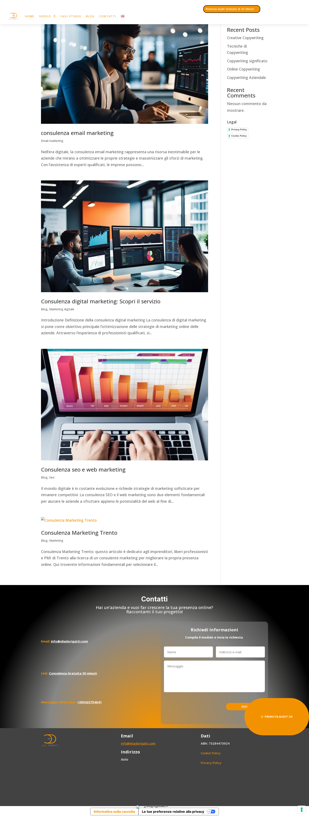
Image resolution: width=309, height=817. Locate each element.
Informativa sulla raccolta (114, 811)
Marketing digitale (61, 309)
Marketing (56, 540)
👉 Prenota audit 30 (277, 716)
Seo (51, 477)
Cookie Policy (239, 135)
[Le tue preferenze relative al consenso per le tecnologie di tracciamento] (302, 810)
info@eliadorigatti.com (138, 743)
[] (295, 419)
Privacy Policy (239, 129)
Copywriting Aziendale (246, 77)
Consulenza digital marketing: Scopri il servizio (100, 301)
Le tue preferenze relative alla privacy (173, 811)
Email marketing (52, 141)
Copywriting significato (247, 60)
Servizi (45, 16)
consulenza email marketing (77, 133)
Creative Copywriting (245, 37)
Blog (90, 16)
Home (29, 16)
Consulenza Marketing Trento (79, 532)
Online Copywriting (243, 69)
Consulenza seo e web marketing (83, 469)
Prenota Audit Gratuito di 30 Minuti (230, 9)
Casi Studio (70, 16)
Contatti (107, 16)
